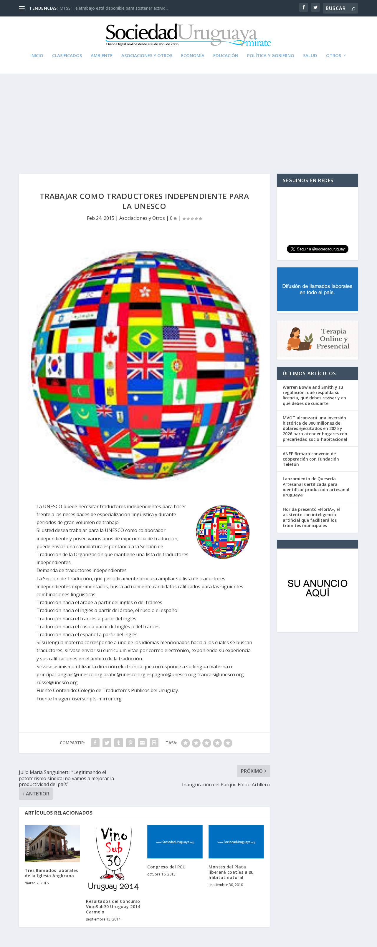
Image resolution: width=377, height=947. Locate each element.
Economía (192, 55)
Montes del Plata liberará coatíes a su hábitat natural (231, 872)
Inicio (36, 55)
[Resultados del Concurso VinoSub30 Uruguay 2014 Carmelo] (113, 859)
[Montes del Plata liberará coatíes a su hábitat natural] (236, 841)
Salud (310, 55)
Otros (333, 55)
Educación (225, 55)
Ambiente (102, 55)
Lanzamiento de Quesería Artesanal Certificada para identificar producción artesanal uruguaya (316, 487)
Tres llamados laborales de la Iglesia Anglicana (51, 873)
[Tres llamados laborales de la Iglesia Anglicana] (52, 843)
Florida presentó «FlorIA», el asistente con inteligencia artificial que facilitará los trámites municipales (311, 517)
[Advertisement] (188, 118)
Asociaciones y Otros (146, 55)
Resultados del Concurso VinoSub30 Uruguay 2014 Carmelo (113, 906)
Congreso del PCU (166, 867)
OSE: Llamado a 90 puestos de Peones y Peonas (106, 8)
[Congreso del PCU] (175, 841)
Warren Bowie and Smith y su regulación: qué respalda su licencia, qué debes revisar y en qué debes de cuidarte (314, 395)
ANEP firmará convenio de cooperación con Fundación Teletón (311, 459)
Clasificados (67, 55)
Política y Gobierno (270, 55)
